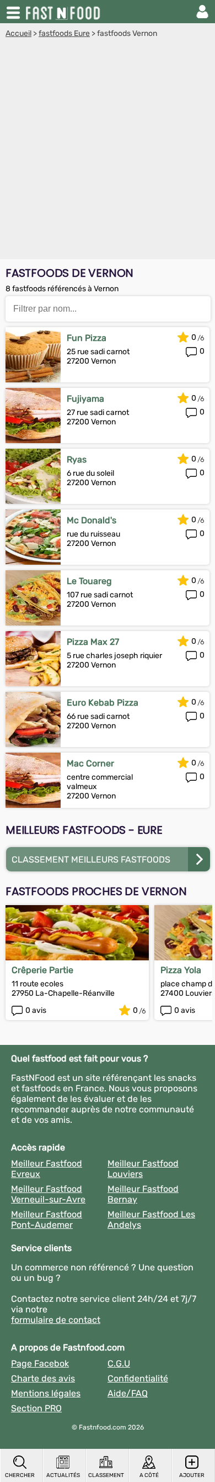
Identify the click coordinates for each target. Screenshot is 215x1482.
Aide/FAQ (128, 1393)
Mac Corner (90, 763)
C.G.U (119, 1363)
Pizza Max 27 (93, 642)
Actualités (63, 1475)
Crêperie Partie (42, 970)
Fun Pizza (86, 338)
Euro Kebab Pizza (102, 702)
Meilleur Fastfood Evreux (46, 1168)
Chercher (20, 1475)
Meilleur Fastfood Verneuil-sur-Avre (48, 1194)
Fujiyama (85, 398)
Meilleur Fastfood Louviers (143, 1168)
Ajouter (192, 1475)
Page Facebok (40, 1363)
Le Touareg (89, 581)
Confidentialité (138, 1378)
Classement (106, 1475)
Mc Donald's (91, 520)
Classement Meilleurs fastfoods (91, 859)
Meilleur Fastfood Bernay (143, 1194)
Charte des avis (43, 1378)
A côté (149, 1475)
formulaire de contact (55, 1320)
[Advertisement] (107, 151)
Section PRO (36, 1408)
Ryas (77, 459)
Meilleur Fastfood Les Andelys (151, 1219)
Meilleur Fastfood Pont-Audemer (46, 1219)
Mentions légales (45, 1393)
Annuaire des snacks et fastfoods (64, 11)
